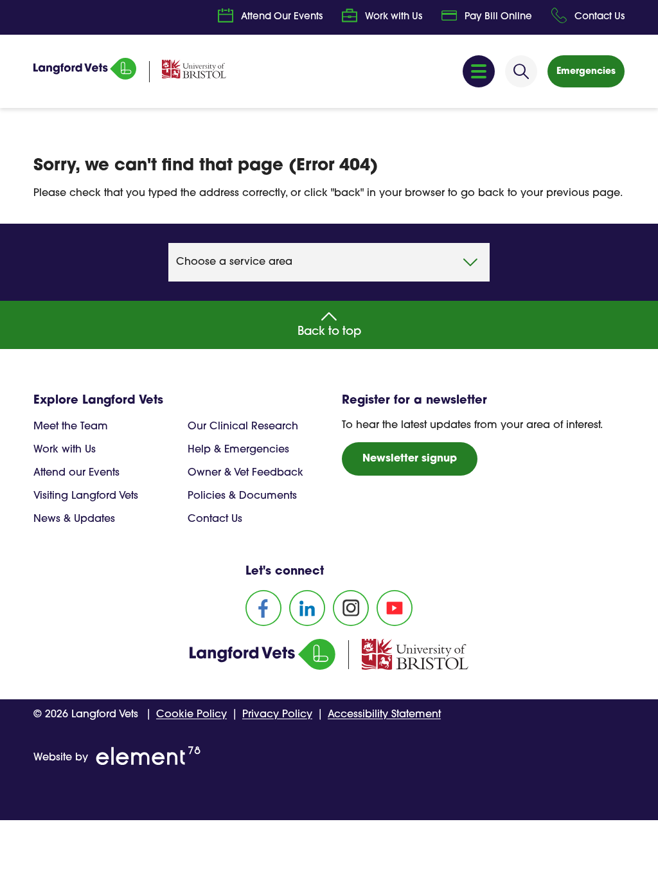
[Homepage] (84, 77)
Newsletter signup (409, 459)
